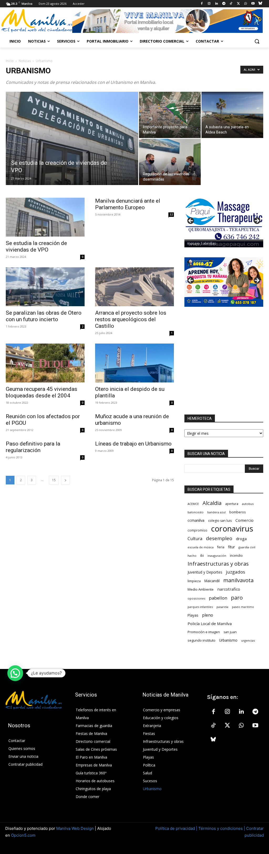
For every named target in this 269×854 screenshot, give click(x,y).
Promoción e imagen (204, 632)
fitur (231, 546)
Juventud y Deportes (205, 572)
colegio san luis (220, 520)
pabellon (218, 598)
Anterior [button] (191, 221)
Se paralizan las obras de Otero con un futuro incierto (43, 316)
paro (237, 597)
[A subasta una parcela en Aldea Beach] (232, 115)
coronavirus (232, 528)
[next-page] (65, 480)
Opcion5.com (23, 835)
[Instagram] (209, 4)
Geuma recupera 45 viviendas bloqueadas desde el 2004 (41, 392)
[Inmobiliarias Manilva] (167, 21)
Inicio (10, 61)
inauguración (217, 556)
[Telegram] (224, 4)
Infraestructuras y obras (218, 563)
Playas (193, 615)
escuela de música (201, 547)
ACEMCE (193, 504)
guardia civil (247, 547)
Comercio (244, 520)
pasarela (222, 607)
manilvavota (238, 580)
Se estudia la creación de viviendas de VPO (36, 246)
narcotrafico (228, 589)
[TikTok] (231, 4)
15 (54, 480)
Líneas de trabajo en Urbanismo (133, 444)
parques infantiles (200, 607)
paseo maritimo (243, 607)
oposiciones (196, 598)
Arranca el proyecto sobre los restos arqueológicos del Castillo (130, 319)
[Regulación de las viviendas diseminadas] (170, 162)
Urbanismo (228, 640)
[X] (238, 4)
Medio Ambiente (201, 589)
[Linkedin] (216, 4)
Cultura (195, 538)
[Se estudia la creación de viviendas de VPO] (72, 149)
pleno (207, 615)
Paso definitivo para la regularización (33, 447)
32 (171, 214)
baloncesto (196, 512)
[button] (257, 41)
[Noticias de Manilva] (37, 21)
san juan (230, 632)
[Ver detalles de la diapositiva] (223, 222)
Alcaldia (212, 503)
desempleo (219, 538)
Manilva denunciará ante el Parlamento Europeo (127, 204)
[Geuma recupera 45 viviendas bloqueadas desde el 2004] (45, 363)
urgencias (248, 640)
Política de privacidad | (176, 828)
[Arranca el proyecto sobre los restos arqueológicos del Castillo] (134, 286)
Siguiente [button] (257, 221)
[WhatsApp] (246, 4)
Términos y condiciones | (221, 828)
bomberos (237, 512)
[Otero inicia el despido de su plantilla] (134, 363)
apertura (231, 504)
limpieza (194, 581)
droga (241, 538)
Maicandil (212, 581)
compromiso (197, 530)
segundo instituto (201, 640)
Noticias (25, 61)
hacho (192, 556)
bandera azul (216, 512)
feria (220, 547)
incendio (236, 555)
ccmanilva (196, 520)
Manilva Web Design (75, 828)
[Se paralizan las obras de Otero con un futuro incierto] (45, 286)
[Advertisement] (223, 360)
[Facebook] (202, 4)
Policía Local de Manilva (210, 623)
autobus (248, 504)
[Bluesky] (260, 4)
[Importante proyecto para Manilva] (170, 115)
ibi (202, 555)
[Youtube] (253, 4)
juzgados (235, 572)
